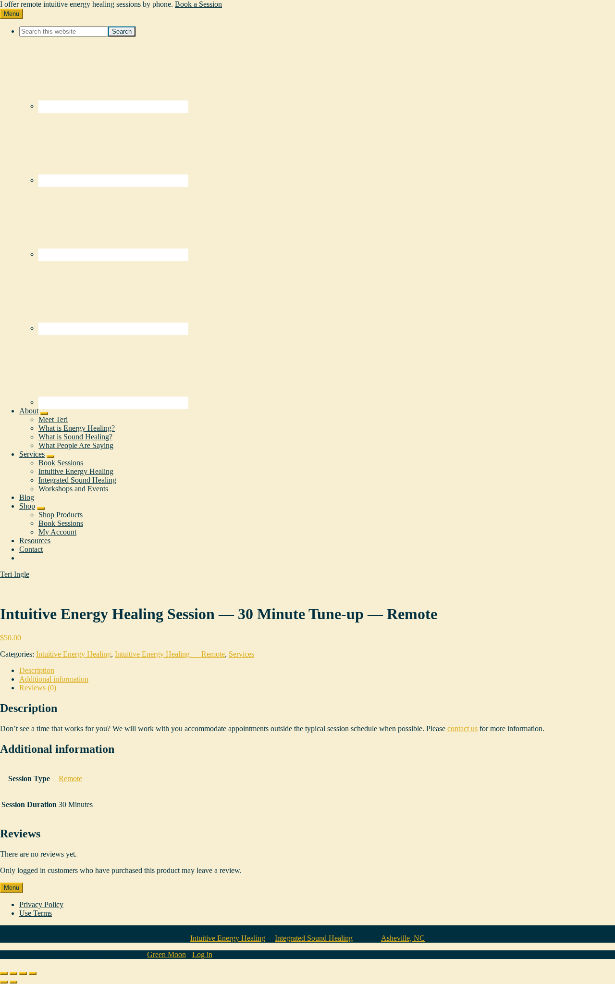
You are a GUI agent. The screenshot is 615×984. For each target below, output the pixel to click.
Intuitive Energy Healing (73, 654)
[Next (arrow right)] (13, 982)
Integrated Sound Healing (314, 938)
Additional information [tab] (53, 679)
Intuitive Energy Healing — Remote (170, 654)
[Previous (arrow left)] (4, 982)
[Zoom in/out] (4, 973)
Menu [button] (11, 13)
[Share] (23, 973)
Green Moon (166, 954)
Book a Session (198, 4)
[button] (44, 413)
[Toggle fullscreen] (13, 973)
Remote (70, 778)
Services (241, 654)
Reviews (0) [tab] (37, 688)
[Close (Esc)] (33, 973)
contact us (462, 728)
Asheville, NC (403, 938)
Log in (202, 954)
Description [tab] (36, 670)
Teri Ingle (14, 574)
